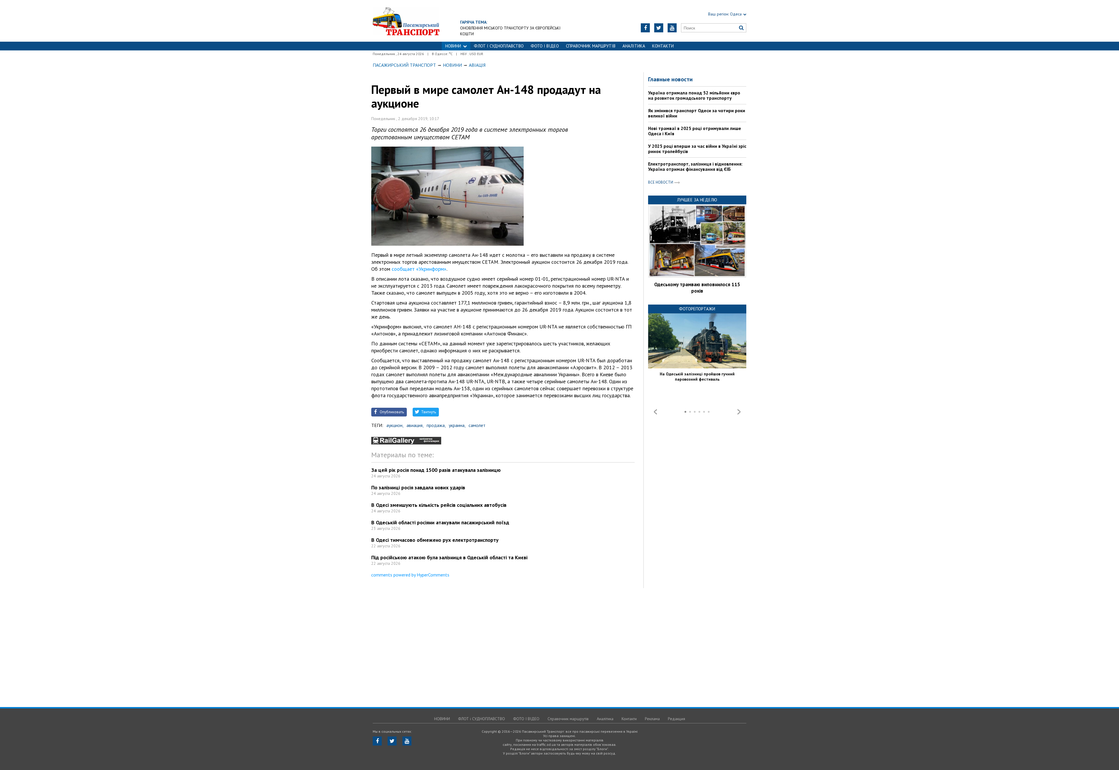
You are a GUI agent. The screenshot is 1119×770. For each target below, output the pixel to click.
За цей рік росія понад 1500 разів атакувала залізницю (436, 470)
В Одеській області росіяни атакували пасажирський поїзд (440, 522)
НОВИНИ (453, 46)
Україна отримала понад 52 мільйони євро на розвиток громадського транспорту (694, 95)
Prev (655, 412)
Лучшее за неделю (697, 200)
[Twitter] (658, 27)
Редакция (676, 718)
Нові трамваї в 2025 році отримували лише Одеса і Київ (694, 130)
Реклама (652, 718)
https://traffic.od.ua (406, 21)
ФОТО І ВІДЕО (545, 46)
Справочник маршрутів (590, 46)
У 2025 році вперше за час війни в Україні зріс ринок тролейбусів (697, 148)
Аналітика (633, 46)
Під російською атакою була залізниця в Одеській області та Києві (449, 557)
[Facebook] (645, 27)
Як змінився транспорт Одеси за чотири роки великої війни (696, 113)
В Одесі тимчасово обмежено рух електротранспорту (435, 540)
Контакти (663, 46)
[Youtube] (672, 27)
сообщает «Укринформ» (419, 269)
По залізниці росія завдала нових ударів (418, 487)
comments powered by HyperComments (410, 575)
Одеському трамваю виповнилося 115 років (697, 287)
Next (739, 412)
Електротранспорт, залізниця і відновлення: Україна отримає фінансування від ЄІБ (695, 166)
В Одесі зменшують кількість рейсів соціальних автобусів (438, 505)
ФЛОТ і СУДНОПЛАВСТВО (499, 46)
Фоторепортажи (697, 309)
